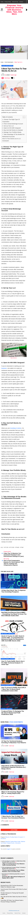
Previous (0, 52)
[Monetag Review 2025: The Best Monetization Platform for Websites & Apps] (7, 49)
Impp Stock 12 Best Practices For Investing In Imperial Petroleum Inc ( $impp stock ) (13, 767)
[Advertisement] (14, 30)
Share (2, 82)
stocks (12, 547)
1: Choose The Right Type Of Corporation (11, 120)
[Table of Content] (24, 117)
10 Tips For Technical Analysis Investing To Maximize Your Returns (13, 741)
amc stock (4, 633)
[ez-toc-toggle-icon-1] (23, 117)
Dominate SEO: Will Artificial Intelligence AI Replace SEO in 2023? (13, 877)
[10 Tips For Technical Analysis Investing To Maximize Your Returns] (14, 731)
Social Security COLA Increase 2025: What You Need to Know (20, 51)
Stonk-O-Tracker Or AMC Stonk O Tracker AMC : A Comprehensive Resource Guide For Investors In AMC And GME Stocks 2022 (12, 638)
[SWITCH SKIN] (26, 9)
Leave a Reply (14, 829)
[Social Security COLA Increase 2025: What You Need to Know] (21, 49)
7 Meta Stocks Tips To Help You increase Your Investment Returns (13, 817)
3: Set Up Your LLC (8, 126)
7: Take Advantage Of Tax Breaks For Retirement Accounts (13, 135)
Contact (21, 1)
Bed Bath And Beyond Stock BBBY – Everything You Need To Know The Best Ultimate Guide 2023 (14, 614)
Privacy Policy (8, 1)
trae (22, 547)
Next (27, 52)
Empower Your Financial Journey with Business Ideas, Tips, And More (14, 9)
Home (2, 1)
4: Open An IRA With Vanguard (11, 128)
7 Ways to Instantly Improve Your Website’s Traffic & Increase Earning (13, 864)
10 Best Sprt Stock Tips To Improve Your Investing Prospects (13, 591)
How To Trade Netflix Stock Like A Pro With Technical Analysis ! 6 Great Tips (12, 662)
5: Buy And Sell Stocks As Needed (12, 130)
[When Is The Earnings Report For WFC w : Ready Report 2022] (14, 782)
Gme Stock (11, 633)
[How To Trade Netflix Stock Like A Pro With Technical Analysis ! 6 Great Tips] (14, 652)
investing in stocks (15, 428)
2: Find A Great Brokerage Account (12, 124)
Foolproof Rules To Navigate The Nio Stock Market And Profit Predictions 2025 (12, 712)
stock (6, 547)
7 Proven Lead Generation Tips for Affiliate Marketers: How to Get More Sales (13, 871)
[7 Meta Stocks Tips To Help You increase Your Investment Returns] (14, 807)
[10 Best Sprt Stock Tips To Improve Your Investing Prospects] (14, 581)
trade (17, 547)
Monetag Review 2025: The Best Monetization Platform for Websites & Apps (7, 51)
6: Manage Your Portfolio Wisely (11, 132)
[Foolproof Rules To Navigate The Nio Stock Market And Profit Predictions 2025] (14, 702)
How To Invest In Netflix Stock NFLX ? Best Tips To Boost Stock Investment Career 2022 (13, 689)
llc (2, 547)
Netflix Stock (5, 658)
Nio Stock (9, 708)
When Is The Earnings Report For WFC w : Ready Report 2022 (12, 792)
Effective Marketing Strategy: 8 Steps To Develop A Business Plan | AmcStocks (13, 868)
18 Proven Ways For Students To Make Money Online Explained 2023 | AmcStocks (13, 861)
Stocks (3, 587)
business (4, 368)
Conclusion (5, 141)
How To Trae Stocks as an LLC (11, 138)
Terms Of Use (15, 1)
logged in (9, 849)
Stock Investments (16, 722)
